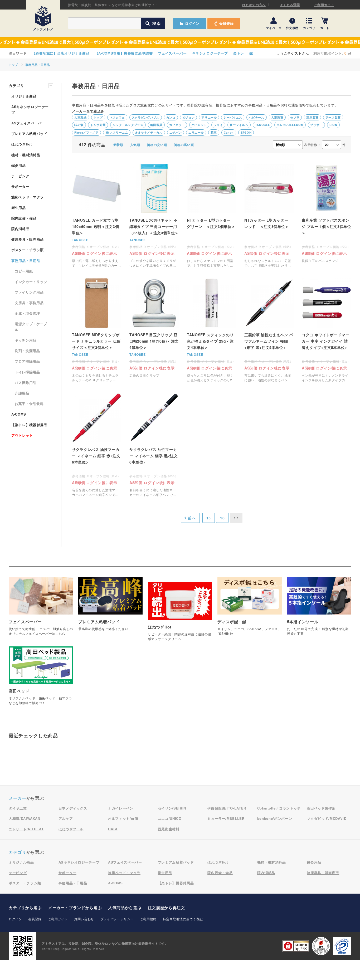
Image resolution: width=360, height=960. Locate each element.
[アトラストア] (43, 18)
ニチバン (175, 132)
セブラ (294, 117)
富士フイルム (239, 125)
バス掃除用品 (25, 382)
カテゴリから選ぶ (25, 907)
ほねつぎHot (21, 144)
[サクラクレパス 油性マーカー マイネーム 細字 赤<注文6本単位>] (96, 445)
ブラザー (316, 125)
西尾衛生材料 (168, 828)
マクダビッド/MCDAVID (326, 818)
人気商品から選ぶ (124, 907)
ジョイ (218, 125)
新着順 (118, 144)
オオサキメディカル (149, 132)
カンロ (171, 117)
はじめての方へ (254, 4)
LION (333, 125)
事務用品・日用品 (37, 65)
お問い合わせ (84, 919)
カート (324, 27)
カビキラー (176, 125)
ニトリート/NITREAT (26, 828)
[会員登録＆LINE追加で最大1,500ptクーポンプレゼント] (180, 42)
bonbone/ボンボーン (274, 818)
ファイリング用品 (29, 292)
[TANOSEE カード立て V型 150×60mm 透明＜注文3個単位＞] (96, 216)
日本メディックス (73, 808)
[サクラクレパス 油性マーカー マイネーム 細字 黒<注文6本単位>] (154, 445)
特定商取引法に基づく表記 (183, 919)
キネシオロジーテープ (210, 53)
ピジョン (188, 117)
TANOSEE (262, 125)
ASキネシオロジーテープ (30, 109)
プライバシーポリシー (117, 919)
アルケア (66, 818)
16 (222, 517)
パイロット (199, 125)
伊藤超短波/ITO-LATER (226, 808)
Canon (229, 132)
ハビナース (256, 117)
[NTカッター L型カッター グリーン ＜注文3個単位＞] (211, 216)
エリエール (196, 132)
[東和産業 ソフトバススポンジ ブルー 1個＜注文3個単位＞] (326, 216)
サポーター (20, 186)
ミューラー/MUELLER (225, 818)
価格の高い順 (184, 144)
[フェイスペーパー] (41, 609)
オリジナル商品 (24, 96)
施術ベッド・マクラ (27, 196)
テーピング (20, 175)
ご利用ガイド (324, 4)
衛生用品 (18, 207)
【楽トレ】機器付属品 (29, 424)
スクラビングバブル (145, 117)
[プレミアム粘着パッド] (110, 606)
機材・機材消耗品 (25, 154)
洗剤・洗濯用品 (27, 350)
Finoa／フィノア (86, 132)
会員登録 (226, 23)
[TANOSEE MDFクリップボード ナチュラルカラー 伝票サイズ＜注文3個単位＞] (96, 330)
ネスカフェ (117, 117)
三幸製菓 (312, 117)
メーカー (17, 798)
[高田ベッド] (41, 678)
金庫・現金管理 (27, 313)
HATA (113, 828)
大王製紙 (80, 117)
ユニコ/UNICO (170, 818)
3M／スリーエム (116, 132)
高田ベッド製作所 (321, 808)
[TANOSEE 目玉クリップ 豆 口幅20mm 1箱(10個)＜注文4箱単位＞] (154, 330)
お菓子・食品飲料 (29, 403)
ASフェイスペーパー (28, 122)
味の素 (79, 125)
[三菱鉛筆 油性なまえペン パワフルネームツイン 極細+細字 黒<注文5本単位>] (269, 330)
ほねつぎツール (71, 828)
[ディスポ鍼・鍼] (249, 609)
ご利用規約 (148, 919)
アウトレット (22, 435)
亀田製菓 (156, 125)
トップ (13, 65)
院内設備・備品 (24, 218)
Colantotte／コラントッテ (279, 808)
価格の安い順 (157, 144)
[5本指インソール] (319, 609)
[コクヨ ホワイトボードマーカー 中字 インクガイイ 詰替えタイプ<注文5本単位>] (326, 330)
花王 (214, 132)
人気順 (135, 144)
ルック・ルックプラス (128, 125)
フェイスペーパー (172, 53)
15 (208, 517)
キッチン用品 (25, 340)
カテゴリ (309, 27)
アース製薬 (333, 117)
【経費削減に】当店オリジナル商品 (60, 53)
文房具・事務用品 (29, 302)
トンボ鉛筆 (98, 125)
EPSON (246, 132)
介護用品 (22, 393)
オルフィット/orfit (123, 818)
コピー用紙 (24, 271)
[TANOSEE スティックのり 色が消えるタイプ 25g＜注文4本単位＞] (211, 330)
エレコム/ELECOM (290, 125)
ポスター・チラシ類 (27, 249)
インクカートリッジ (31, 281)
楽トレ (238, 53)
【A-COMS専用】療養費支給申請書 (124, 53)
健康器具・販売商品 (27, 239)
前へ (192, 517)
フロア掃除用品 (27, 361)
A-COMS (18, 414)
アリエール (209, 117)
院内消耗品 (20, 228)
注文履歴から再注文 (166, 907)
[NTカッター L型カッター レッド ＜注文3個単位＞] (269, 216)
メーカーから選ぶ (75, 907)
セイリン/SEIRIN (172, 808)
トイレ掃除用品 (27, 371)
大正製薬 (277, 117)
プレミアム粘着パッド (29, 133)
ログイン (15, 919)
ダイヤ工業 (18, 808)
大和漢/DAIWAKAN (24, 818)
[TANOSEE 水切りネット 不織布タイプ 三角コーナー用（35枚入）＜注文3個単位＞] (154, 216)
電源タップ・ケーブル (31, 326)
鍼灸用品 (18, 165)
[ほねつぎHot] (180, 614)
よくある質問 (290, 4)
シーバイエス (232, 117)
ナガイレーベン (120, 808)
